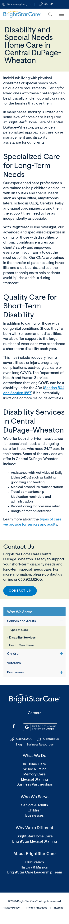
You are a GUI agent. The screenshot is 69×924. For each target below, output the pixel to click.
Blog (19, 744)
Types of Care (18, 630)
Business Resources (39, 744)
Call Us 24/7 (24, 739)
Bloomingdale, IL (18, 4)
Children (13, 654)
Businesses (15, 672)
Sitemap (58, 908)
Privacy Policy (11, 908)
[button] (50, 14)
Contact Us (20, 590)
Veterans (14, 663)
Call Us (48, 4)
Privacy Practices (36, 908)
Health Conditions (21, 645)
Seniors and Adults (21, 621)
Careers (34, 713)
